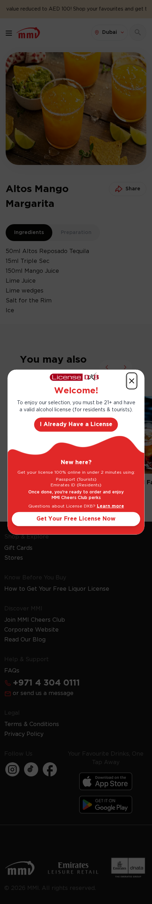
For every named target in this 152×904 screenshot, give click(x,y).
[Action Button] (132, 381)
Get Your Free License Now (76, 519)
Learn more (110, 506)
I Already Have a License (76, 424)
